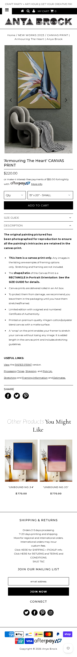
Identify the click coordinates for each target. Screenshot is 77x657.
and (19, 377)
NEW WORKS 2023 (31, 35)
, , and (28, 371)
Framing (27, 377)
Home (11, 35)
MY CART (47, 11)
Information (40, 377)
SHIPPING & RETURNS (39, 520)
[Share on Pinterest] (26, 397)
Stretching (10, 377)
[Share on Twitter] (17, 397)
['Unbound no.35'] (56, 461)
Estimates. (59, 377)
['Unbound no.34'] (21, 461)
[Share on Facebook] (8, 397)
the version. (22, 364)
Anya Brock (49, 648)
